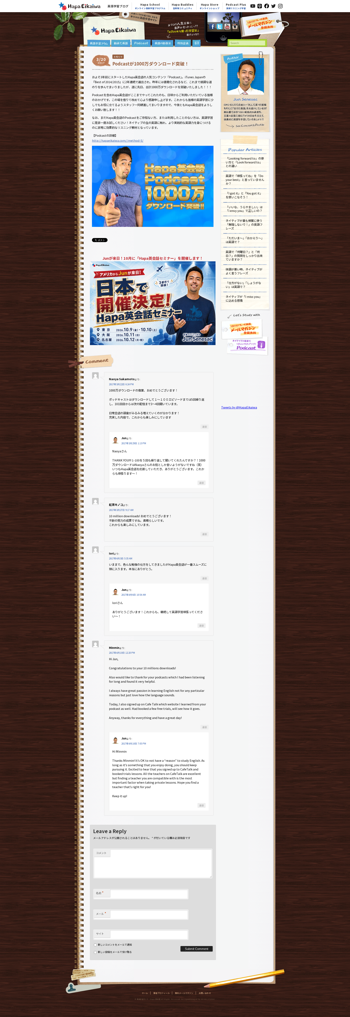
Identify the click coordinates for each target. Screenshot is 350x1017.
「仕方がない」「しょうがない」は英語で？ (243, 285)
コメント (101, 853)
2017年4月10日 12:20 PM (122, 652)
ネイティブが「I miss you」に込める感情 (244, 298)
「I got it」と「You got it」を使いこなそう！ (244, 195)
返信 (204, 426)
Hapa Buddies (183, 6)
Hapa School (150, 6)
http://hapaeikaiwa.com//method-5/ (117, 140)
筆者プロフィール (161, 992)
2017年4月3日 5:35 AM (120, 558)
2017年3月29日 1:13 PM (133, 443)
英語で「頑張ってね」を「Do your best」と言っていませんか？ (245, 179)
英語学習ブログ (118, 6)
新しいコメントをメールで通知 (115, 944)
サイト (100, 933)
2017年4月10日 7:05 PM (133, 743)
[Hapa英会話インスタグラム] (235, 28)
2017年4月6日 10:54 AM (133, 594)
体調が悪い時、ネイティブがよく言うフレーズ (244, 271)
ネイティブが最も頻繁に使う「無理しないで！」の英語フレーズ (244, 224)
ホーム (145, 992)
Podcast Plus (236, 6)
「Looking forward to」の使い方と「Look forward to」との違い (245, 162)
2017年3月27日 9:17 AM (121, 510)
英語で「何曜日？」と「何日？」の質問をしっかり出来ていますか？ (244, 255)
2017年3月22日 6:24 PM (121, 384)
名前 (100, 892)
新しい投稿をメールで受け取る (115, 952)
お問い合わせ (205, 992)
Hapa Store (209, 6)
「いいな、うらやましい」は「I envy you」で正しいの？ (244, 209)
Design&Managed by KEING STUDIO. (198, 999)
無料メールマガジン (184, 992)
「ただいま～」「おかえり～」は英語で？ (245, 240)
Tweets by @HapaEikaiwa (239, 407)
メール (101, 913)
